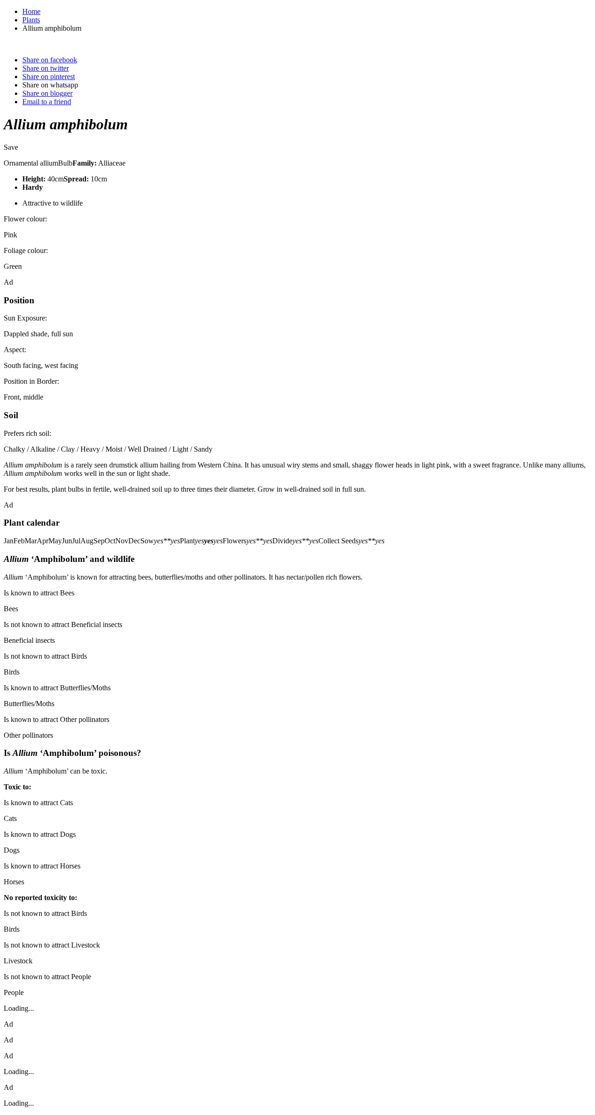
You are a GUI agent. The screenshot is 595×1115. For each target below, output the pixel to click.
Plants (31, 20)
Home (31, 11)
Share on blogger (47, 93)
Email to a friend (46, 102)
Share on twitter (45, 68)
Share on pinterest (48, 76)
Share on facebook (49, 60)
